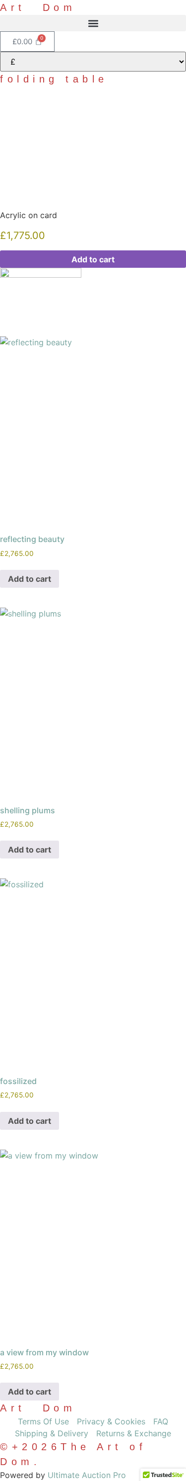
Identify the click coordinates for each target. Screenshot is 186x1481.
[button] (93, 23)
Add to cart (93, 259)
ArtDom (38, 7)
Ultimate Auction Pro (87, 1475)
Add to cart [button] (29, 579)
